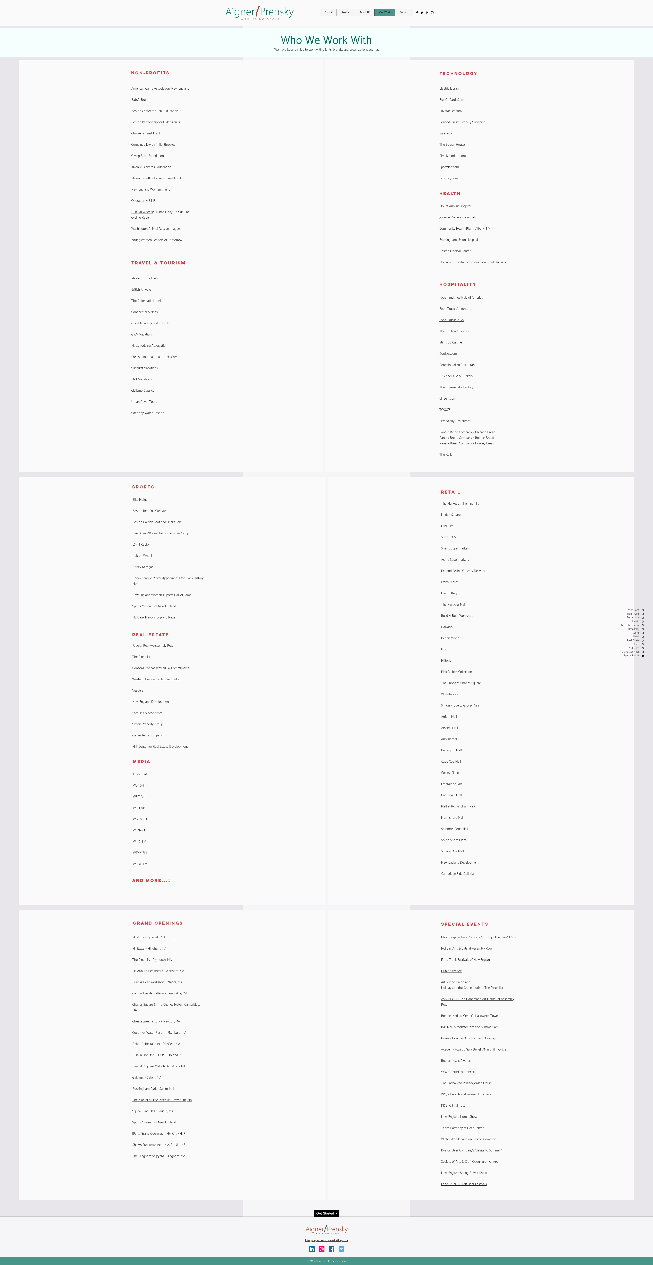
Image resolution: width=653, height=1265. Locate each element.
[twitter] (422, 12)
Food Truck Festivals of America (461, 297)
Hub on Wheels (142, 556)
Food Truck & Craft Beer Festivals (464, 1184)
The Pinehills (141, 657)
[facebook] (417, 12)
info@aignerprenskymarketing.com (326, 1240)
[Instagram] (432, 12)
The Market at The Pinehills (460, 503)
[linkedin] (427, 12)
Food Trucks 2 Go (451, 320)
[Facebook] (331, 1249)
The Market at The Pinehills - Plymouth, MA (162, 1100)
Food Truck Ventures (453, 309)
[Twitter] (341, 1249)
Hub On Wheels (142, 212)
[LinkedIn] (312, 1249)
